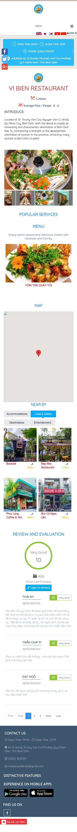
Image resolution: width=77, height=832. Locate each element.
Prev (20, 716)
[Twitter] (4, 59)
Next (48, 716)
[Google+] (4, 66)
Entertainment (42, 422)
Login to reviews (40, 587)
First (10, 716)
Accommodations (17, 414)
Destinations (16, 422)
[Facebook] (7, 812)
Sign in (73, 33)
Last (58, 716)
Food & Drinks (43, 414)
